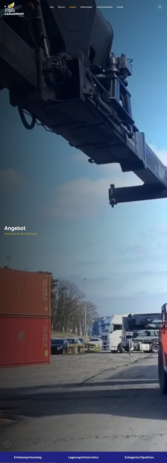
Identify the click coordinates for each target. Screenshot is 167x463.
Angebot (72, 7)
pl (160, 13)
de (160, 7)
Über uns (61, 7)
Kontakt (120, 7)
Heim (52, 7)
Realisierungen (86, 7)
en (160, 19)
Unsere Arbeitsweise (105, 7)
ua (160, 25)
